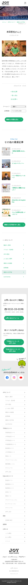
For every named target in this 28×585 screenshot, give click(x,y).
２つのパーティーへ (18, 163)
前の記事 (14, 91)
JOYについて (11, 22)
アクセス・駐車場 (8, 249)
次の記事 (14, 99)
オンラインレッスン (10, 503)
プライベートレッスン (11, 460)
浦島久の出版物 (8, 263)
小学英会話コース (10, 436)
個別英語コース (9, 484)
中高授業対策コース (10, 444)
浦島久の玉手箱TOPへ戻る (12, 224)
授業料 (5, 524)
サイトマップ (14, 573)
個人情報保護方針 (14, 571)
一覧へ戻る (14, 95)
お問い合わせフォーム (12, 318)
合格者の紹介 (8, 520)
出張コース (8, 492)
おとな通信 (8, 537)
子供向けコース (7, 428)
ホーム (4, 22)
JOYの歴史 (6, 254)
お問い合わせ (14, 568)
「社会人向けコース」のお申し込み (12, 350)
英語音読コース (9, 448)
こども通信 (8, 533)
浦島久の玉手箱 (21, 22)
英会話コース (8, 480)
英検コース (8, 456)
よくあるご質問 (8, 258)
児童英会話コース (10, 432)
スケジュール (8, 467)
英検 (4, 516)
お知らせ (5, 529)
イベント (7, 541)
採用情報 (6, 267)
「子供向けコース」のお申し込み (12, 342)
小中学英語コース (10, 452)
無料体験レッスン (10, 464)
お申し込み (8, 471)
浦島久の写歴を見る (12, 119)
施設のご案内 (7, 245)
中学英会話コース (10, 440)
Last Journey (7, 276)
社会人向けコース (8, 476)
